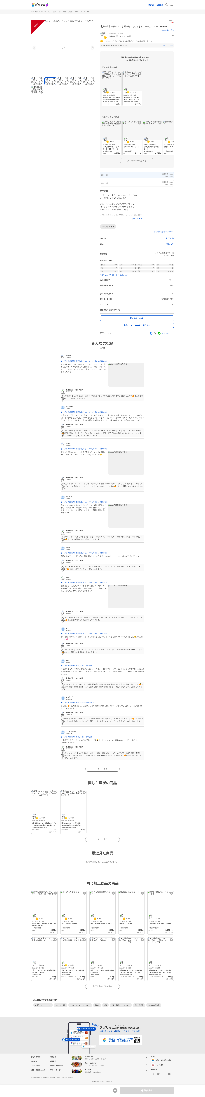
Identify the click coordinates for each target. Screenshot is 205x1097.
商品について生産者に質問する (137, 325)
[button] (137, 35)
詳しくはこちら (168, 45)
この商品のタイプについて (164, 232)
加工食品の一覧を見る (136, 161)
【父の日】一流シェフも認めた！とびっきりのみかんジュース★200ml (71, 11)
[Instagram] (158, 1074)
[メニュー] (172, 5)
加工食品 (47, 11)
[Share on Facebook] (151, 333)
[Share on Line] (159, 333)
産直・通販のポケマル (37, 11)
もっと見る (102, 769)
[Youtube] (169, 1074)
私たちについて (137, 318)
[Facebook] (164, 1074)
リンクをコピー (168, 333)
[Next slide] (92, 47)
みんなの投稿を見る (167, 30)
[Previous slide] (34, 47)
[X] (153, 1074)
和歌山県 (170, 244)
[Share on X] (155, 333)
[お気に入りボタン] (119, 73)
